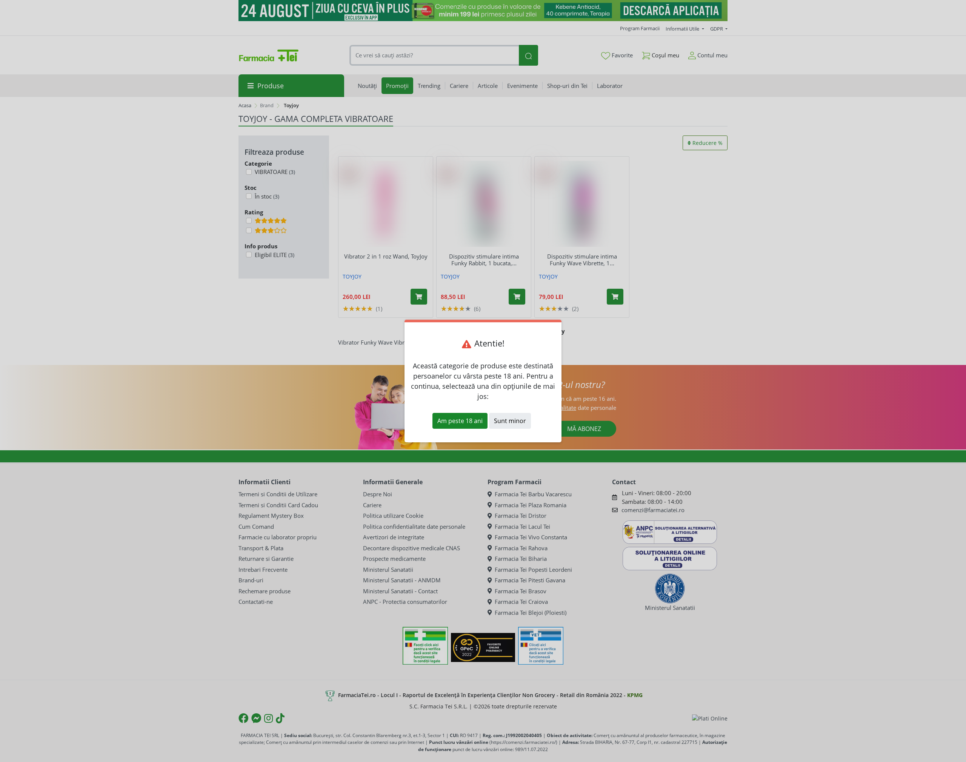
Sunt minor (510, 421)
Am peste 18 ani (460, 421)
